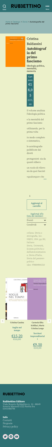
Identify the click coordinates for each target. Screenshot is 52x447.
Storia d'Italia (35, 255)
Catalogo (16, 22)
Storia (24, 22)
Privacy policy (10, 426)
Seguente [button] (49, 321)
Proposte (7, 423)
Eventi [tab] (30, 220)
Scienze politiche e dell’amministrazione (36, 252)
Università (38, 245)
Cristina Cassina (16, 322)
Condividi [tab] (31, 224)
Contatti (7, 420)
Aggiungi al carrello (36, 204)
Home (8, 22)
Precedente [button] (3, 321)
